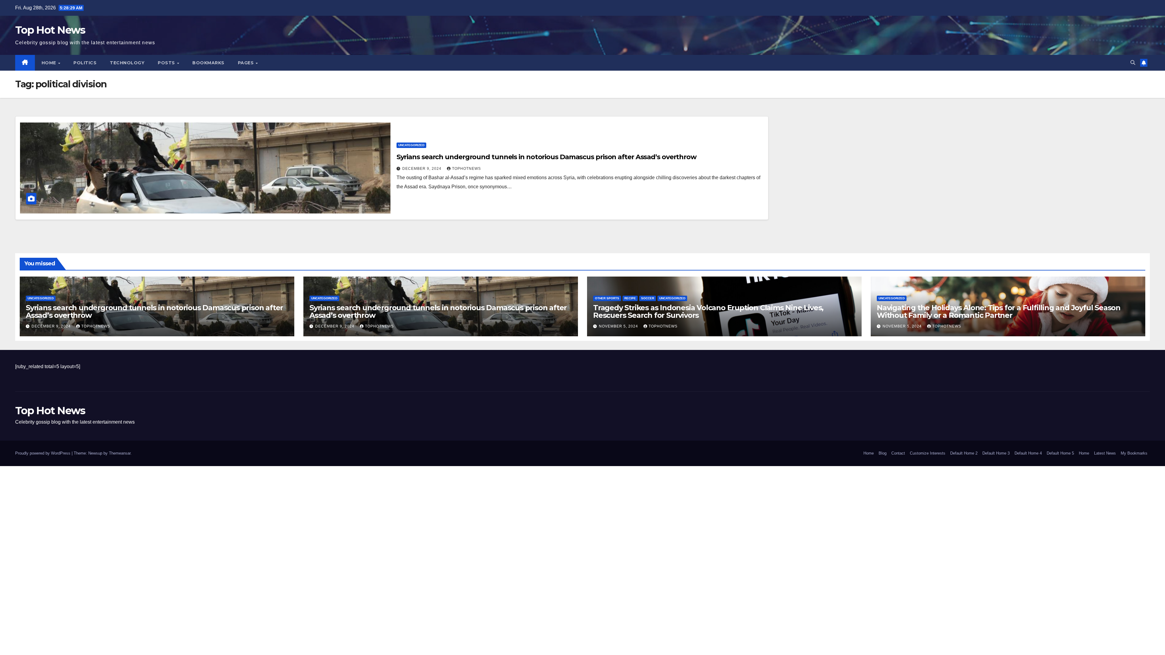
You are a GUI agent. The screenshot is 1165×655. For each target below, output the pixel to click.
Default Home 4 (1028, 453)
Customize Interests (927, 453)
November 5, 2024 (619, 326)
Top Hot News (50, 30)
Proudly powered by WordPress (43, 453)
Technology (127, 63)
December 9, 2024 (422, 168)
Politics (84, 63)
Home (50, 63)
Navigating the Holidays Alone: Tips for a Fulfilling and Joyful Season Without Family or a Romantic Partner (998, 311)
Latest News (1105, 453)
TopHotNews (466, 168)
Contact (898, 453)
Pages (246, 63)
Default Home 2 (964, 453)
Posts (167, 63)
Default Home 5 (1060, 453)
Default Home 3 (996, 453)
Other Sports (607, 298)
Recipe (630, 298)
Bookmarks (208, 63)
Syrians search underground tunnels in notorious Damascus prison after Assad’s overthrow (547, 157)
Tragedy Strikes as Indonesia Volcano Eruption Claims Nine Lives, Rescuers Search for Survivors (708, 311)
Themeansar (119, 453)
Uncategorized (411, 145)
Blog (882, 453)
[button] (1132, 62)
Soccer (647, 298)
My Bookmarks (1134, 453)
